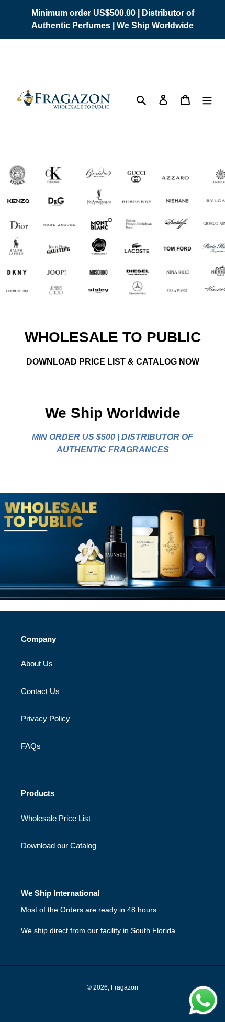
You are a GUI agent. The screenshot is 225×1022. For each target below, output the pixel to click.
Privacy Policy (45, 718)
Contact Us (40, 691)
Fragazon (124, 987)
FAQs (31, 746)
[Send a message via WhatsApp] (203, 1000)
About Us (37, 663)
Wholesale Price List (56, 818)
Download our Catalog (58, 845)
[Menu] (207, 99)
